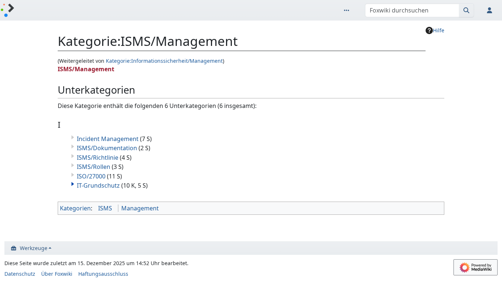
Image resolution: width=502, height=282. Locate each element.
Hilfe (438, 30)
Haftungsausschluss (103, 273)
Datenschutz (19, 273)
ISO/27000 (91, 176)
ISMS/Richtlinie (97, 157)
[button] (72, 184)
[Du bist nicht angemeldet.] (491, 10)
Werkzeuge (33, 248)
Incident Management (108, 139)
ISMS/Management (86, 69)
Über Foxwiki (56, 273)
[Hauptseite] (7, 11)
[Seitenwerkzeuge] (348, 10)
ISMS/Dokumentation (107, 148)
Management (140, 208)
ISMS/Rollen (93, 167)
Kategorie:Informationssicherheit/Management (164, 60)
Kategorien (75, 208)
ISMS (105, 208)
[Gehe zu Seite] (466, 10)
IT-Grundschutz (98, 185)
